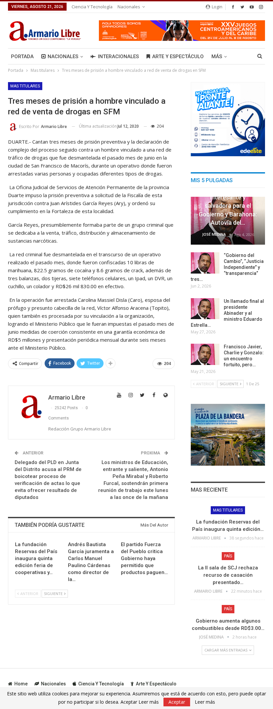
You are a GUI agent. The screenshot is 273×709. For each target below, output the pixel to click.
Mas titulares (25, 86)
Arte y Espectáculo (178, 56)
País (228, 556)
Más (216, 56)
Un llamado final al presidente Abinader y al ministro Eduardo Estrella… (227, 313)
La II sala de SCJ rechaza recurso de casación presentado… (228, 575)
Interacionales (118, 56)
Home (21, 683)
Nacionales (129, 7)
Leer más (205, 702)
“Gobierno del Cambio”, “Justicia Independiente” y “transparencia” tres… (227, 267)
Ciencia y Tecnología (92, 7)
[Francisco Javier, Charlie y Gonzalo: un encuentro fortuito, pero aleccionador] (205, 354)
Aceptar (176, 702)
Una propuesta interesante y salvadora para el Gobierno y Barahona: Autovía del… (228, 205)
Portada (22, 56)
